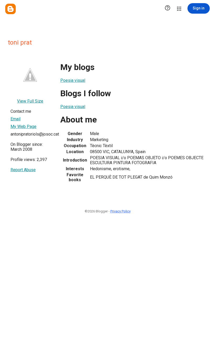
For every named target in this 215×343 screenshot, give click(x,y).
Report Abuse (23, 169)
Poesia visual (72, 80)
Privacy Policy (120, 211)
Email (15, 118)
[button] (167, 8)
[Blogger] (10, 9)
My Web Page (23, 126)
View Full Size (30, 101)
